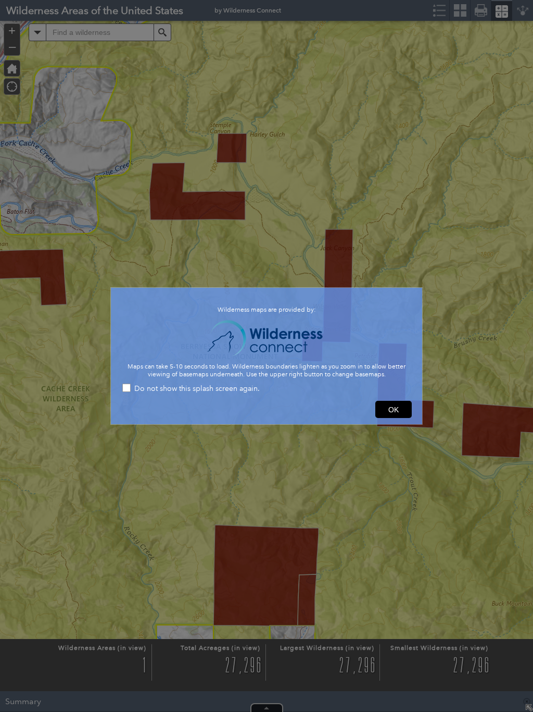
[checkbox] (266, 389)
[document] (266, 338)
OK (393, 410)
